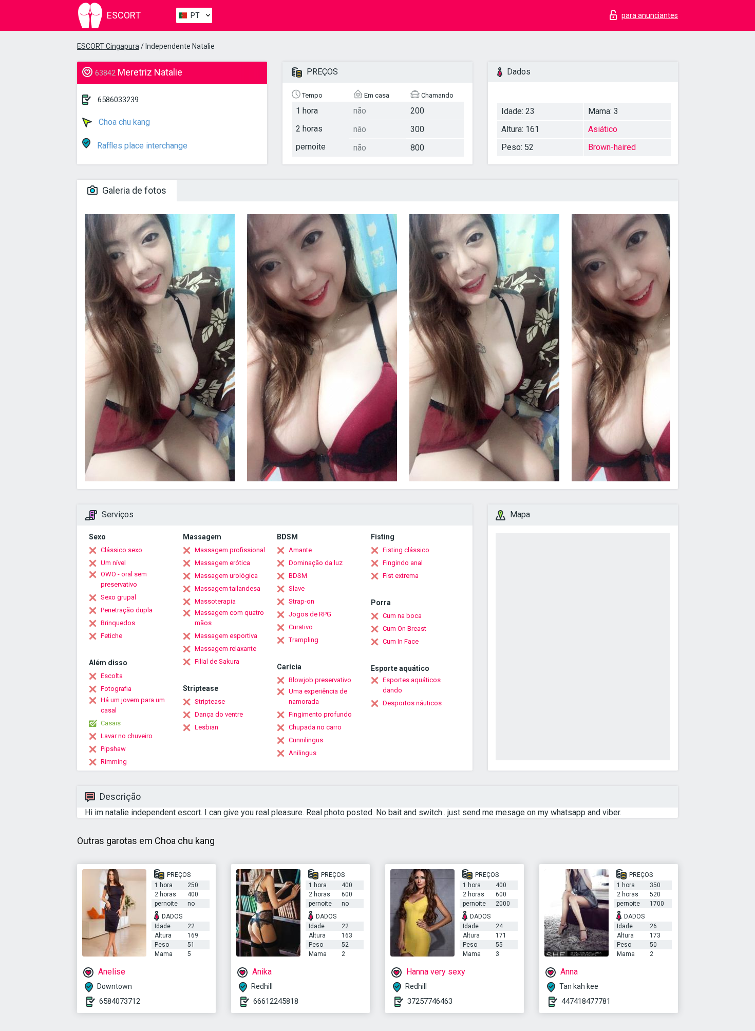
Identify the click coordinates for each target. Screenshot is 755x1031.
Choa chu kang (123, 122)
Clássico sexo (121, 550)
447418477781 (586, 1001)
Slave (297, 588)
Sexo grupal (118, 597)
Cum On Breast (404, 628)
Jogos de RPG (310, 614)
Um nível (113, 563)
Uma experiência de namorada (318, 696)
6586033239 (118, 99)
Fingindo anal (403, 563)
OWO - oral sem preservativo (124, 579)
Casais (111, 723)
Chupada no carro (315, 727)
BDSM (298, 575)
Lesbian (206, 727)
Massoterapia (215, 601)
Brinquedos (118, 623)
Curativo (301, 627)
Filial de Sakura (217, 661)
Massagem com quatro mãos (229, 618)
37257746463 (429, 1001)
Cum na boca (402, 616)
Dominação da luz (316, 563)
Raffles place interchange (141, 146)
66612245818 (275, 1001)
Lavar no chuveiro (127, 736)
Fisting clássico (406, 550)
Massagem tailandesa (227, 588)
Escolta (112, 676)
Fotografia (116, 688)
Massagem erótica (222, 563)
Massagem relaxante (225, 648)
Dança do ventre (219, 714)
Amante (300, 550)
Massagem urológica (226, 575)
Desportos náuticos (412, 703)
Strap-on (301, 601)
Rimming (114, 761)
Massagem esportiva (226, 636)
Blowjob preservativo (320, 680)
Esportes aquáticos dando (412, 685)
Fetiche (111, 636)
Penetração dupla (127, 610)
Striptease (210, 701)
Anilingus (302, 753)
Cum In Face (401, 641)
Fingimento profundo (320, 714)
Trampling (303, 640)
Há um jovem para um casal (133, 705)
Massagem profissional (230, 550)
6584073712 (119, 1001)
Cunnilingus (306, 740)
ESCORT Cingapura (108, 46)
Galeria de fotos (133, 190)
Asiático (602, 129)
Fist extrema (401, 575)
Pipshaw (113, 749)
